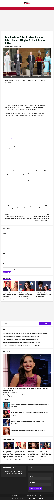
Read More (7, 399)
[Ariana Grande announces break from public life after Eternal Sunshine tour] (33, 445)
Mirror (16, 144)
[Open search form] (52, 8)
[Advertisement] (27, 21)
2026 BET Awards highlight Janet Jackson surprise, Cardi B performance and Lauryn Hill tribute (6, 414)
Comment (5, 233)
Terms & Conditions (29, 495)
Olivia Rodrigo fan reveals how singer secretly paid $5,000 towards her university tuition (22, 333)
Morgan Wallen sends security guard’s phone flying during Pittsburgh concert (6, 422)
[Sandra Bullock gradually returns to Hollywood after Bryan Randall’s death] (27, 286)
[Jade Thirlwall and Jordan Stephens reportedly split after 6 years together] (43, 286)
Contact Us (20, 495)
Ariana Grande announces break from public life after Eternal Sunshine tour (19, 339)
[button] (2, 8)
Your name (32, 476)
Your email (32, 482)
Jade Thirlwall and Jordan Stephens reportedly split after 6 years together (43, 294)
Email (4, 258)
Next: (38, 217)
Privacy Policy (38, 495)
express (11, 138)
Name (4, 253)
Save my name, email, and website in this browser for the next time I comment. (23, 269)
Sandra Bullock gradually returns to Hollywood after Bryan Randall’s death (25, 294)
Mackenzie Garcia (9, 46)
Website (5, 264)
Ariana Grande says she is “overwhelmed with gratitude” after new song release (6, 431)
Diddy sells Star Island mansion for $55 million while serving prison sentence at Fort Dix (6, 405)
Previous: (15, 216)
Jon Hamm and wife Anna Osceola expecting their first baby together (9, 294)
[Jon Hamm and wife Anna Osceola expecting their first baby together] (10, 286)
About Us (14, 495)
